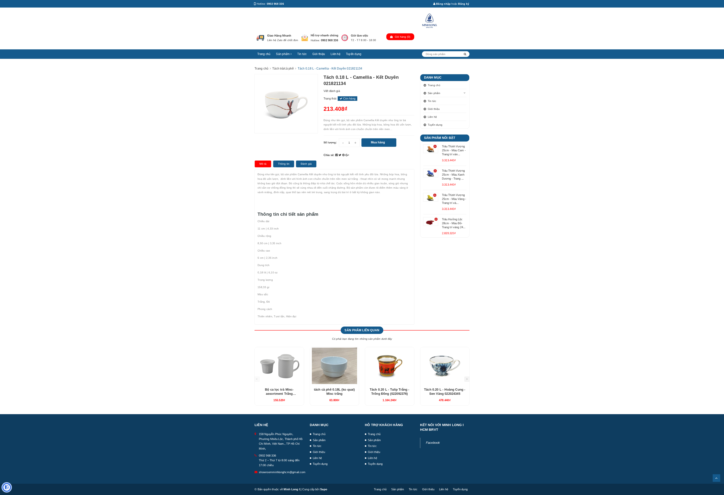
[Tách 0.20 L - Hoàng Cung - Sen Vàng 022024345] (444, 366)
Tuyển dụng (353, 54)
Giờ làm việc (359, 35)
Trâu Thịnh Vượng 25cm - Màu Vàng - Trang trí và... (454, 198)
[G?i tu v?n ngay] (7, 487)
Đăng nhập (443, 3)
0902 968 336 (275, 3)
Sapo (323, 489)
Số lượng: (330, 142)
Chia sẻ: (329, 155)
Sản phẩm (283, 54)
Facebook (433, 443)
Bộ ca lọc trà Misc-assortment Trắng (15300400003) (279, 394)
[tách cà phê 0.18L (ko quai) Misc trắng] (334, 366)
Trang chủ (263, 54)
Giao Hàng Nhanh (279, 35)
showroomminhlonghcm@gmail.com (282, 472)
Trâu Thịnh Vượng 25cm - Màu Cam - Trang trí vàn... (454, 150)
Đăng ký (463, 3)
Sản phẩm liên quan (361, 330)
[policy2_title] (304, 38)
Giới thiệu (318, 54)
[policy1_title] (260, 38)
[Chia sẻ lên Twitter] (340, 155)
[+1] (347, 155)
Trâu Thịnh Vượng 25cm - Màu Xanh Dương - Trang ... (453, 174)
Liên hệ (335, 54)
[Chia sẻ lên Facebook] (337, 155)
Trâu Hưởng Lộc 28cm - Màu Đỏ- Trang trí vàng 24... (454, 223)
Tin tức (302, 54)
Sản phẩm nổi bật (439, 138)
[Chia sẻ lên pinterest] (344, 155)
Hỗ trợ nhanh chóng (324, 35)
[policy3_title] (344, 37)
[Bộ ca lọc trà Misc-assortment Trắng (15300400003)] (279, 366)
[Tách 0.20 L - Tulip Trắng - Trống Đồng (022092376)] (389, 366)
